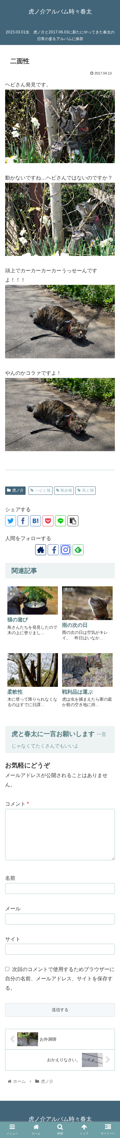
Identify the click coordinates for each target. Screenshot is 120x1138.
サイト (12, 939)
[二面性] (35, 520)
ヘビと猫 (43, 490)
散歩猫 (66, 490)
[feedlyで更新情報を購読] (78, 549)
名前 (10, 878)
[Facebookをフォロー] (53, 549)
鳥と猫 (88, 490)
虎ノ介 (18, 490)
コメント (17, 804)
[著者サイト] (40, 549)
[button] (107, 908)
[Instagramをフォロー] (65, 549)
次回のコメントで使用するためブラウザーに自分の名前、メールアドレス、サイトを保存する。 (60, 979)
